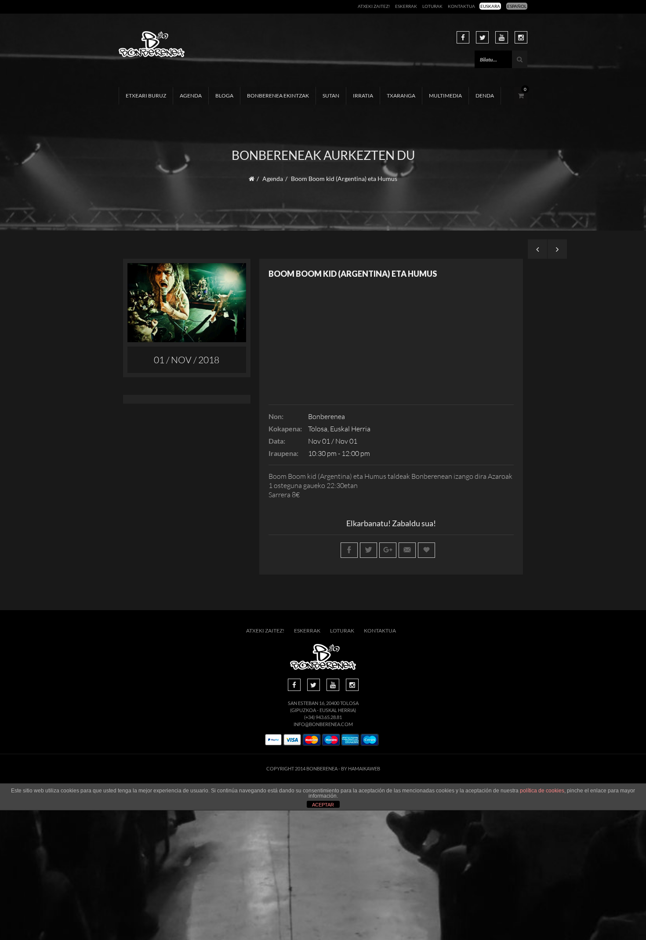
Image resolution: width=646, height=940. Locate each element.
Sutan (331, 95)
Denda (484, 95)
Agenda (191, 95)
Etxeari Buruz (146, 95)
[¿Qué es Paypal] (273, 740)
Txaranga (401, 95)
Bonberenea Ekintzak (278, 95)
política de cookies (542, 791)
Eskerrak (406, 6)
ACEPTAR (323, 804)
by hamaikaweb (360, 768)
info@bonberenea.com (323, 724)
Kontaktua (461, 6)
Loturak (432, 6)
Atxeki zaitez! (374, 6)
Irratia (363, 95)
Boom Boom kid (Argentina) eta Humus (353, 273)
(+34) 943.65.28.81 (323, 717)
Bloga (224, 95)
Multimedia (445, 95)
